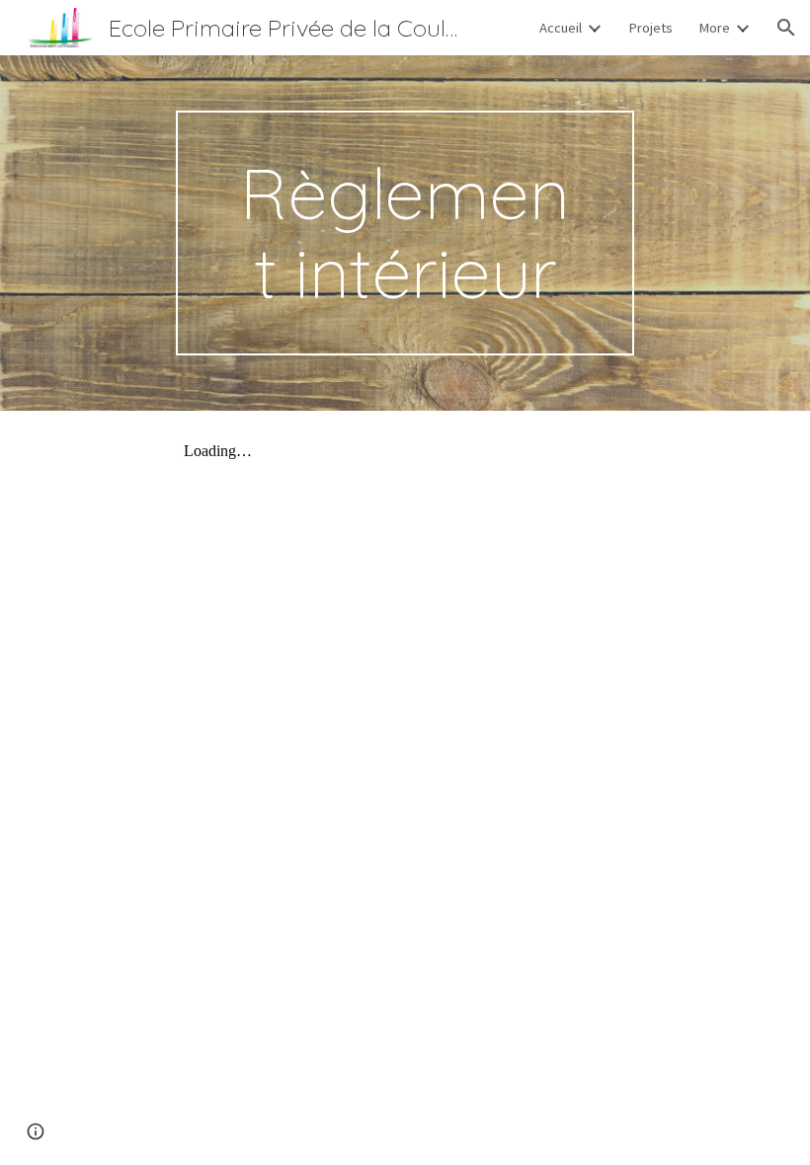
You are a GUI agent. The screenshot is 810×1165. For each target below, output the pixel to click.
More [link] (714, 28)
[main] (405, 233)
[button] (786, 27)
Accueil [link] (560, 28)
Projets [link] (650, 28)
